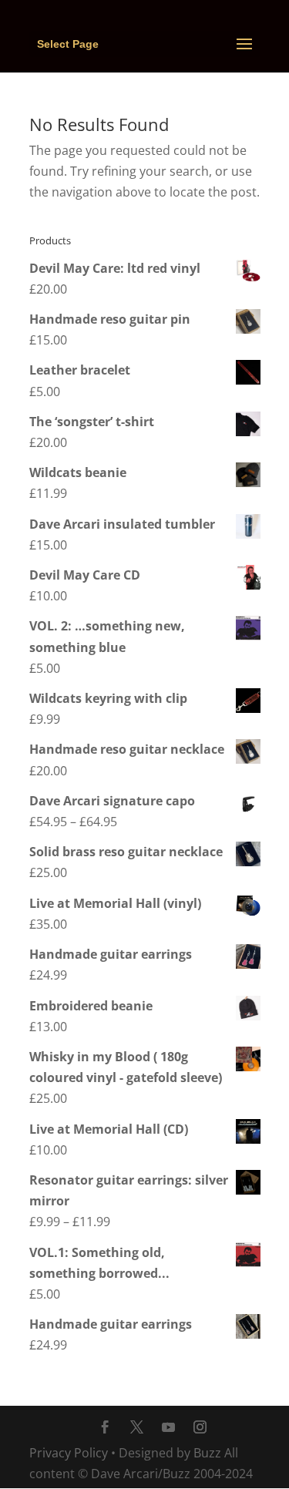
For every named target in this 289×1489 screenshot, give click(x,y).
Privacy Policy (68, 1452)
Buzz (207, 1452)
